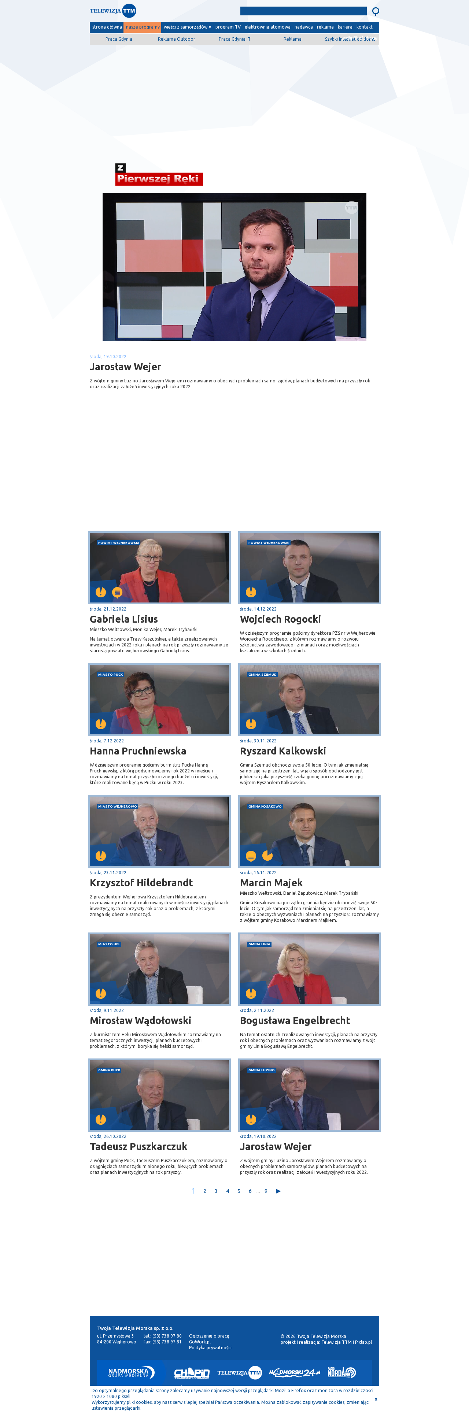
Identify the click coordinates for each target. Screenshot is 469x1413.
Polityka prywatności (210, 1347)
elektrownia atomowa (268, 27)
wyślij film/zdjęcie (359, 38)
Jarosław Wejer (275, 1146)
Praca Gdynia (119, 39)
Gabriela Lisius (124, 618)
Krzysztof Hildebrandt (141, 882)
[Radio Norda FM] (342, 1372)
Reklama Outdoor (176, 39)
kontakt (365, 27)
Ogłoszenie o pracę (209, 1336)
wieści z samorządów (185, 27)
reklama (325, 27)
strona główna (107, 27)
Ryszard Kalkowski (283, 750)
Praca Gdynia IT (235, 39)
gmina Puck (109, 1070)
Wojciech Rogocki (280, 618)
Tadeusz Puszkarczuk (139, 1146)
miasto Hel (109, 944)
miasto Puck (110, 674)
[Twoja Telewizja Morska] (166, 12)
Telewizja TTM (336, 1342)
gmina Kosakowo (265, 806)
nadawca (304, 27)
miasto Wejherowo (117, 806)
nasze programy (143, 27)
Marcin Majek (271, 882)
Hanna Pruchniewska (138, 750)
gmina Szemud (262, 674)
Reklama (293, 39)
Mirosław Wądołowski (141, 1020)
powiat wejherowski (118, 543)
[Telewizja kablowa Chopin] (192, 1372)
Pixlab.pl (363, 1342)
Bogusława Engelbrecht (295, 1020)
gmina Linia (259, 944)
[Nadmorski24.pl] (295, 1372)
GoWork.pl (200, 1341)
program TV (228, 27)
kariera (345, 27)
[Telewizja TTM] (239, 1372)
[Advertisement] (234, 101)
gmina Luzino (261, 1070)
